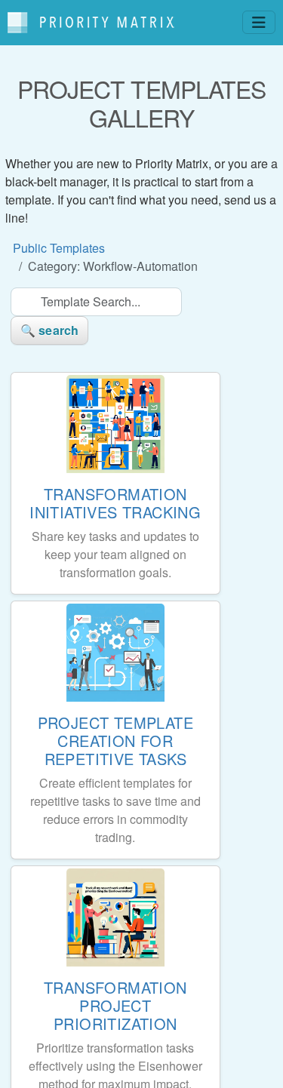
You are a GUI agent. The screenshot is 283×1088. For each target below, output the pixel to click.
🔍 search (49, 330)
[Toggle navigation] (258, 22)
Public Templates (59, 248)
